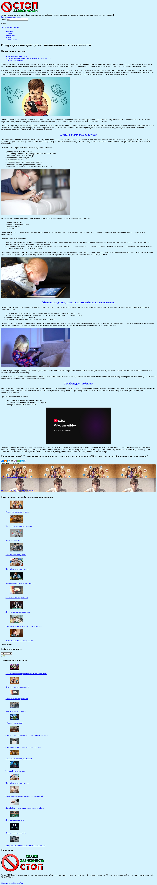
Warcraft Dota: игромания (15, 771)
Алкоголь (9, 31)
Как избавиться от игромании (17, 783)
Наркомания (10, 35)
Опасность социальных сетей (17, 687)
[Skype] (21, 461)
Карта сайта (18, 883)
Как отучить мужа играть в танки (19, 758)
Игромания (10, 37)
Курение (9, 33)
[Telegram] (24, 461)
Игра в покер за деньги (15, 820)
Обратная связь (7, 883)
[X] (12, 461)
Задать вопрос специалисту (11, 17)
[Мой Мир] (8, 461)
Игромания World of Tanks (16, 833)
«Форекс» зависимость (14, 723)
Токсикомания (11, 39)
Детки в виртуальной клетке (17, 56)
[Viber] (15, 461)
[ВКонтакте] (2, 461)
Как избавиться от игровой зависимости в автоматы (26, 674)
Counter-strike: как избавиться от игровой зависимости (27, 735)
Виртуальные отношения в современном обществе (25, 846)
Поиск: (4, 19)
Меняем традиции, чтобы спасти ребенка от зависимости (28, 58)
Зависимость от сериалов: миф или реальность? (24, 796)
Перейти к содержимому (10, 27)
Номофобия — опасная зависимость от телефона (25, 808)
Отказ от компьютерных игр (17, 699)
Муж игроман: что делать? (16, 711)
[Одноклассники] (5, 461)
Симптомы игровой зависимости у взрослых (23, 747)
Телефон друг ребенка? (15, 60)
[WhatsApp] (18, 461)
